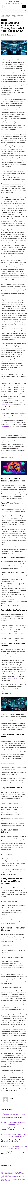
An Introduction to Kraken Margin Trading (11, 1172)
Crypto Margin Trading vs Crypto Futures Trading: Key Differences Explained (12, 1140)
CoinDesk (14, 961)
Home (2, 15)
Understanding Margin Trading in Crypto (11, 1117)
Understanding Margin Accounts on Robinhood (13, 1182)
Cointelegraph (5, 426)
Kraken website (5, 405)
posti (6, 34)
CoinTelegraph (5, 963)
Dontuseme (7, 15)
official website (9, 908)
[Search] (25, 11)
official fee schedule (12, 678)
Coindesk (21, 424)
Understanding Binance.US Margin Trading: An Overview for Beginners (13, 1128)
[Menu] (2, 11)
